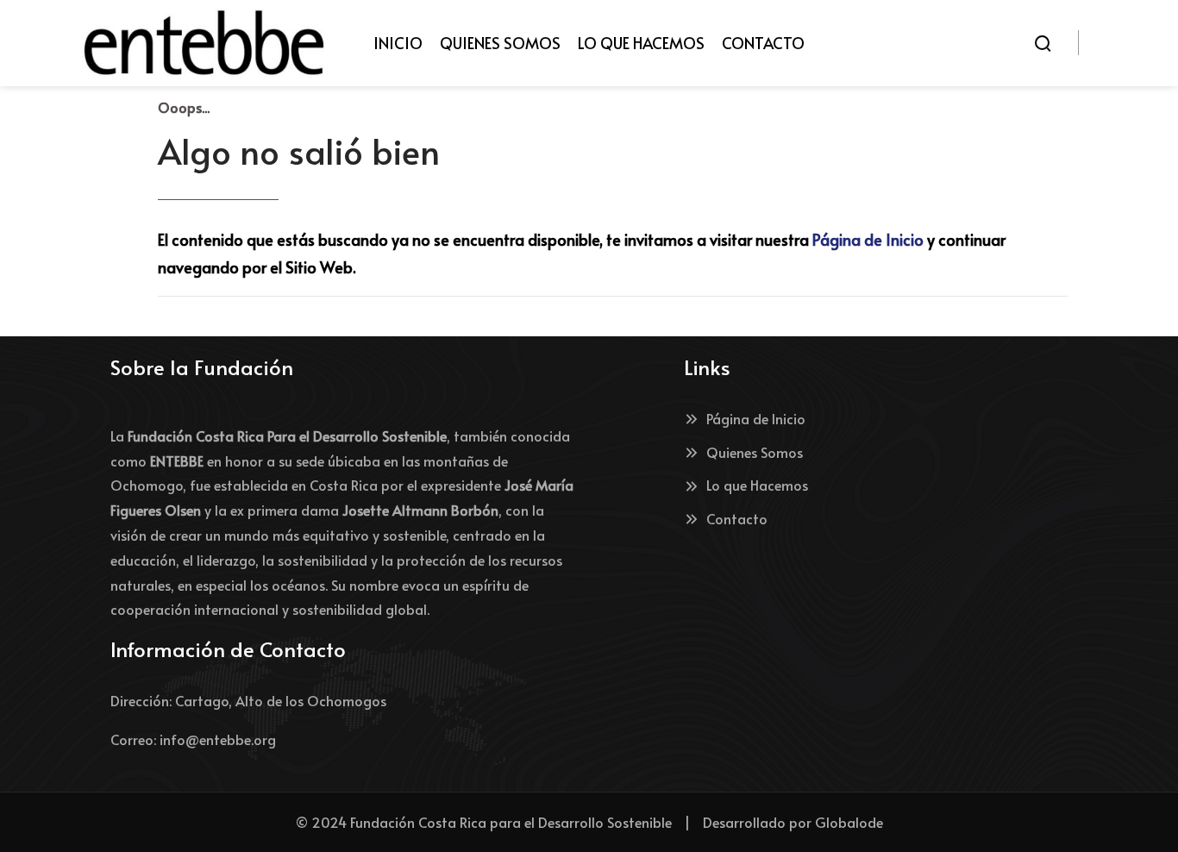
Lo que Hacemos (757, 484)
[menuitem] (398, 43)
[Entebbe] (204, 43)
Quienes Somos (754, 451)
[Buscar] (1042, 43)
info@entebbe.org (218, 739)
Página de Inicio (868, 239)
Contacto (737, 518)
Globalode (849, 821)
